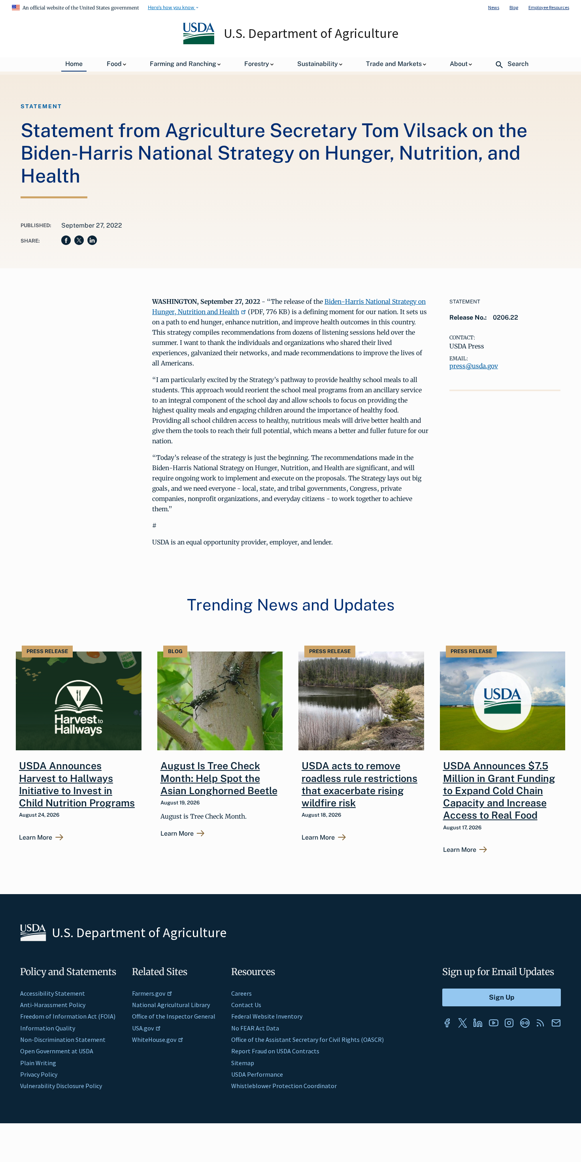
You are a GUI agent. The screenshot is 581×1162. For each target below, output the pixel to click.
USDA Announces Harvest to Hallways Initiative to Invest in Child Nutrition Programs (77, 784)
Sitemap (242, 1063)
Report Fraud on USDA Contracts (275, 1051)
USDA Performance (257, 1074)
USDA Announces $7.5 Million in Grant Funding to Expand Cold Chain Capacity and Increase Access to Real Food (499, 790)
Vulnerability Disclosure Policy (61, 1086)
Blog (513, 7)
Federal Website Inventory (266, 1016)
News (493, 7)
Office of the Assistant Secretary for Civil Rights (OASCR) (307, 1039)
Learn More (35, 837)
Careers (241, 993)
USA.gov (143, 1028)
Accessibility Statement (52, 993)
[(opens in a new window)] (447, 1023)
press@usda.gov (473, 366)
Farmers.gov (148, 993)
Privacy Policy (38, 1074)
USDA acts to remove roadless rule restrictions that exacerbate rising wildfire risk (359, 784)
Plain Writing (38, 1063)
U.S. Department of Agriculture (311, 33)
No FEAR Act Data (255, 1028)
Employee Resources (548, 7)
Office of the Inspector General (173, 1016)
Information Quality (47, 1028)
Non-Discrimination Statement (63, 1039)
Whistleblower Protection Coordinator (284, 1086)
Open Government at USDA (56, 1051)
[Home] (199, 42)
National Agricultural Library (171, 1005)
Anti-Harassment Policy (52, 1005)
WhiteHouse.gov (154, 1039)
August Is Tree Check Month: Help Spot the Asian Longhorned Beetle (218, 778)
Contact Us (246, 1005)
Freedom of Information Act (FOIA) (67, 1016)
